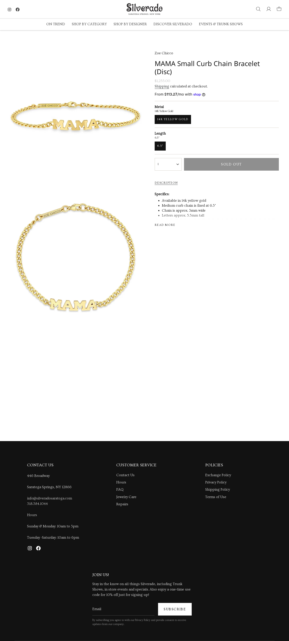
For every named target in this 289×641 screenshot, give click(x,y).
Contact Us (125, 475)
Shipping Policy (217, 490)
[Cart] (279, 9)
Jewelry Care (126, 497)
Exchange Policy (218, 475)
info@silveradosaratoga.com (49, 498)
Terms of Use (215, 497)
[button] (55, 24)
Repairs (122, 504)
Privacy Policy (215, 482)
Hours (32, 515)
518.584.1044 (37, 504)
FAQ (120, 490)
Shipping (162, 86)
